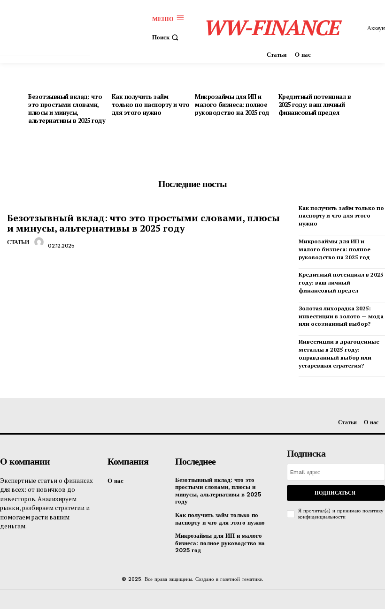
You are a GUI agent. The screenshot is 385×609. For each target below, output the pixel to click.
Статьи (18, 242)
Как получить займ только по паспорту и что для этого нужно (151, 104)
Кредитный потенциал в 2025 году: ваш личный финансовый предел (314, 104)
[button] (166, 37)
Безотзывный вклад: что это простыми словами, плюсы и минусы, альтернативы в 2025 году (66, 108)
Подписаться (335, 493)
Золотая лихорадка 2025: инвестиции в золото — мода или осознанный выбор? (341, 316)
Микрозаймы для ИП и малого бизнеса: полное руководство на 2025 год (232, 104)
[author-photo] (40, 244)
